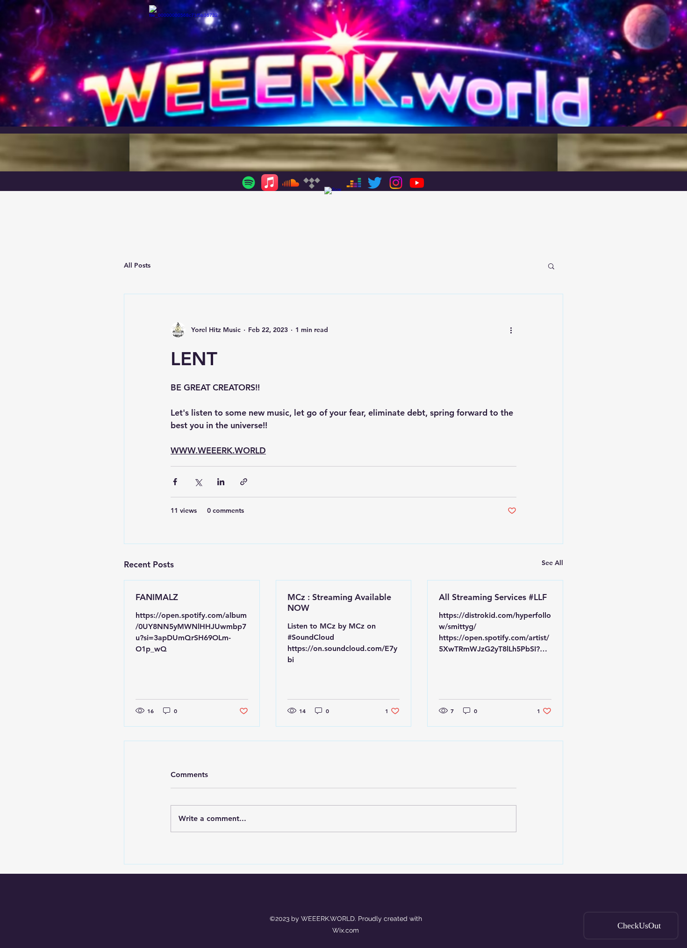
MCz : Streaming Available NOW (339, 602)
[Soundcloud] (290, 182)
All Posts (137, 265)
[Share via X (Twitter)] (197, 481)
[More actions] (510, 329)
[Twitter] (374, 182)
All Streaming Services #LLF (493, 597)
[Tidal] (311, 182)
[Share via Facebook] (175, 481)
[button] (551, 265)
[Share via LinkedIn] (220, 481)
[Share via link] (243, 481)
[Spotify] (248, 182)
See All (552, 563)
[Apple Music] (269, 182)
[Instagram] (395, 182)
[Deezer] (353, 182)
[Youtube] (416, 182)
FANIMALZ (157, 597)
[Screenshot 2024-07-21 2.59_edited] (332, 195)
